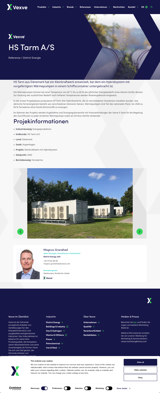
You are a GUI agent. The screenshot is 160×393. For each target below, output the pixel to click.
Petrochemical (53, 343)
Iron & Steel (51, 347)
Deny (140, 378)
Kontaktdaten (90, 335)
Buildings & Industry (55, 326)
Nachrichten (119, 7)
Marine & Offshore (55, 335)
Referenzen (85, 7)
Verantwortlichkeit (92, 331)
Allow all (140, 362)
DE (142, 7)
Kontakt (131, 7)
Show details (122, 388)
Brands (70, 7)
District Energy (53, 322)
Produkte (41, 7)
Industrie (56, 7)
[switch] (67, 388)
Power (49, 339)
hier (135, 322)
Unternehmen (100, 7)
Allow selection (140, 370)
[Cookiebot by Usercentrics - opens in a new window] (15, 388)
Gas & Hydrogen (54, 331)
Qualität (87, 326)
